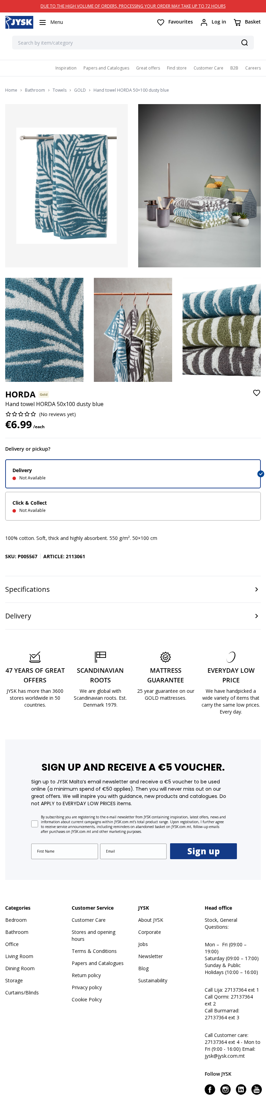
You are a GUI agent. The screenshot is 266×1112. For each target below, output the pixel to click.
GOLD (80, 90)
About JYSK (150, 920)
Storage (14, 980)
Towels (59, 90)
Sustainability (152, 980)
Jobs (143, 944)
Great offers (148, 68)
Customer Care (208, 68)
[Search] (244, 42)
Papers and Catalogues (106, 68)
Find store (177, 68)
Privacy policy (87, 987)
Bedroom (16, 920)
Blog (143, 968)
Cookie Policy (87, 999)
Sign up (203, 851)
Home (11, 90)
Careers (253, 68)
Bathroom (35, 90)
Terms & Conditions (94, 951)
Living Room (19, 956)
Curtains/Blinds (22, 992)
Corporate (149, 932)
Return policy (86, 975)
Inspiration (66, 68)
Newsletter (150, 956)
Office (12, 944)
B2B (234, 68)
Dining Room (20, 968)
